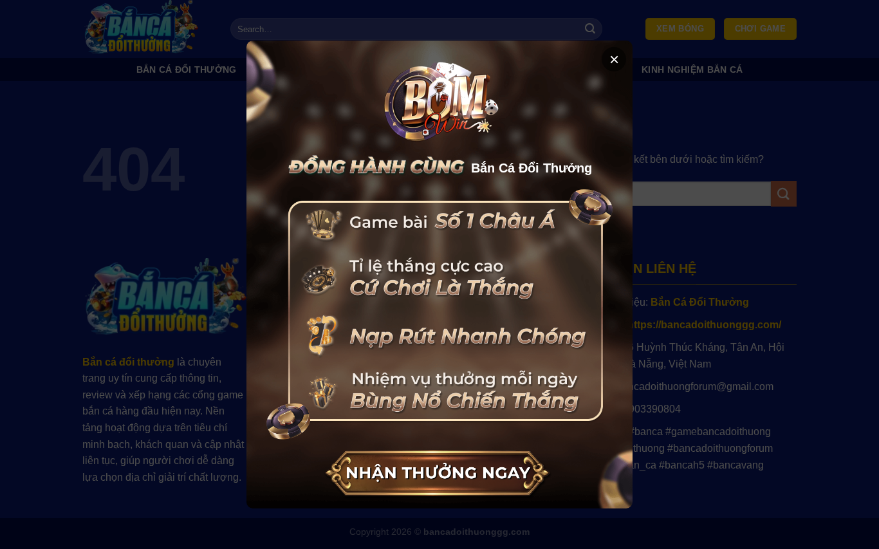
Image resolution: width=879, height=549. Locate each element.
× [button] (614, 59)
